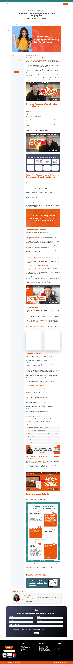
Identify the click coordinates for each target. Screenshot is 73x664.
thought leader (36, 202)
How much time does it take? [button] (33, 442)
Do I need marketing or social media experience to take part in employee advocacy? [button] (42, 433)
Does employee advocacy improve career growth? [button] (36, 430)
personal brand (33, 188)
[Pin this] (9, 34)
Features (22, 648)
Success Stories (23, 651)
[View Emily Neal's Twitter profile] (22, 597)
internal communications (33, 364)
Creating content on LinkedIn (31, 250)
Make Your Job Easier (18, 64)
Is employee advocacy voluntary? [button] (33, 439)
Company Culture (17, 63)
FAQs (15, 65)
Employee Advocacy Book (43, 646)
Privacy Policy (60, 652)
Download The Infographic (17, 67)
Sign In (59, 655)
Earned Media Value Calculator (44, 650)
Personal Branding (40, 10)
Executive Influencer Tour (25, 647)
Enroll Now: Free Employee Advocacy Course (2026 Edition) (36, 1)
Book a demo (28, 567)
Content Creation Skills (18, 60)
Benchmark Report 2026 (43, 645)
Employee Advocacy (31, 10)
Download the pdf (29, 499)
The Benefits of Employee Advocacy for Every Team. (46, 79)
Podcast (40, 651)
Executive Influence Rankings (44, 649)
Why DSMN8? (23, 652)
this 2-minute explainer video (33, 127)
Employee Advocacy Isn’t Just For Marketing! (35, 573)
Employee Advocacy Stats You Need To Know (36, 574)
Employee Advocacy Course (43, 647)
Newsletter (41, 653)
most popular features (36, 272)
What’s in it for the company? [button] (33, 436)
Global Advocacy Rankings (43, 648)
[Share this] (9, 24)
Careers (59, 648)
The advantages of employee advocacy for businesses (36, 60)
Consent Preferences (61, 654)
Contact (59, 646)
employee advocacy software (40, 268)
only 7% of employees (35, 257)
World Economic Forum (35, 237)
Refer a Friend (60, 650)
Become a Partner (61, 649)
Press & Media (60, 651)
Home (13, 24)
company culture (37, 381)
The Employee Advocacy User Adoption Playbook (36, 575)
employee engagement (38, 367)
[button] (16, 72)
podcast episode (40, 326)
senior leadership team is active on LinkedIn (38, 320)
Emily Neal (31, 18)
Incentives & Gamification (17, 62)
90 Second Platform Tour (25, 646)
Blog (40, 652)
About (59, 645)
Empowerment (17, 62)
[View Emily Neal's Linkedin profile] (22, 599)
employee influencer (45, 202)
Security (59, 653)
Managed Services (24, 650)
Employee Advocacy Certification (40, 462)
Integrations (23, 649)
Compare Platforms (24, 653)
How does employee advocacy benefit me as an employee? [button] (38, 427)
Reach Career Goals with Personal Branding (19, 59)
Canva (28, 242)
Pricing (22, 654)
